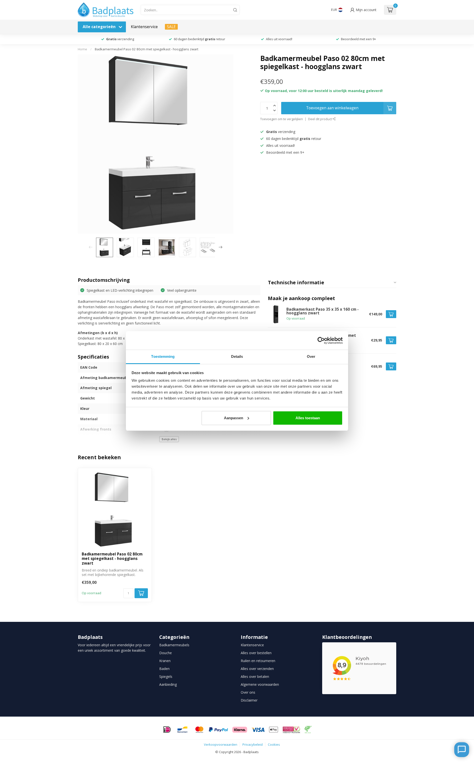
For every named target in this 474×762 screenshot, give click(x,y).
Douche (165, 652)
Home (82, 49)
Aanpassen (233, 418)
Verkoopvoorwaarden (220, 744)
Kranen (165, 660)
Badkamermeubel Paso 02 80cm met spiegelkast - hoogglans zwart (146, 49)
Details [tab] (237, 356)
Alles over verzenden (257, 668)
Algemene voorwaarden (260, 684)
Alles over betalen (255, 676)
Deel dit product (320, 119)
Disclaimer (249, 700)
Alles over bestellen (256, 652)
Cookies (274, 744)
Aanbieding (168, 684)
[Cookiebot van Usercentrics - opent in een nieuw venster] (321, 340)
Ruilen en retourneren (258, 660)
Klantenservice (144, 26)
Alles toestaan (308, 418)
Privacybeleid (252, 744)
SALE (171, 26)
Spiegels (165, 676)
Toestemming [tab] (163, 356)
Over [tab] (311, 356)
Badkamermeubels (174, 645)
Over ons (248, 692)
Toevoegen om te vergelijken (281, 119)
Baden (164, 668)
